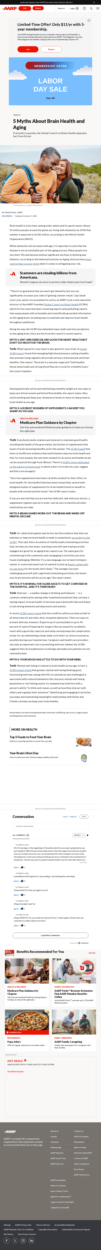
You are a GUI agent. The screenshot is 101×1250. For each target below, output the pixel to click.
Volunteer (54, 1142)
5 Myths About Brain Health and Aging (49, 124)
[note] (50, 205)
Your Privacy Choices (27, 1234)
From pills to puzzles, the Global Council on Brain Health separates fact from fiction (50, 135)
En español (7, 216)
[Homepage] (9, 8)
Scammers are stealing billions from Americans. (48, 275)
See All (92, 953)
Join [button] (24, 8)
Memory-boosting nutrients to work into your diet (31, 741)
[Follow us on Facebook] (7, 1241)
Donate (53, 1136)
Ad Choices (8, 1234)
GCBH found (78, 448)
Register (61, 8)
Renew (51, 49)
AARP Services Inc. (82, 1174)
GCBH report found (31, 613)
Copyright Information (47, 1229)
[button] (91, 8)
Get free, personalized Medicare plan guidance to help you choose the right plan (56, 429)
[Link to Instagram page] (23, 1241)
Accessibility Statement (65, 1225)
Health (16, 115)
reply (16, 867)
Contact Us (79, 1131)
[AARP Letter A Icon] (12, 423)
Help (84, 8)
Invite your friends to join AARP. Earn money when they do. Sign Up (46, 2)
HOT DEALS (15, 1060)
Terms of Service (43, 1225)
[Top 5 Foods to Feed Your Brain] (83, 740)
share (74, 867)
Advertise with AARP (83, 1153)
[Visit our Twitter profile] (15, 1241)
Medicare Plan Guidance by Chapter (48, 422)
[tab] (21, 835)
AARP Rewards (56, 1153)
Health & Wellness (29, 419)
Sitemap (7, 1225)
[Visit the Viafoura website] (83, 943)
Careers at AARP (81, 1158)
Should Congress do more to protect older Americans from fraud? (56, 281)
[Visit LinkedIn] (31, 1241)
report (82, 867)
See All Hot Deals (15, 1071)
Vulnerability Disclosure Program (76, 1229)
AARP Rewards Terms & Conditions (19, 1229)
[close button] (89, 20)
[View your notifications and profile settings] (87, 835)
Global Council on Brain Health (61, 304)
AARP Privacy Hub (23, 1225)
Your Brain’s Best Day (24, 753)
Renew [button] (38, 8)
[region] (51, 882)
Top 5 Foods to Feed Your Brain (30, 737)
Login (72, 8)
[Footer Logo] (20, 1131)
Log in (65, 816)
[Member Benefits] (11, 953)
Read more (83, 862)
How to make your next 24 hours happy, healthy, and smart (34, 757)
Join (28, 49)
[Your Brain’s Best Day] (83, 756)
